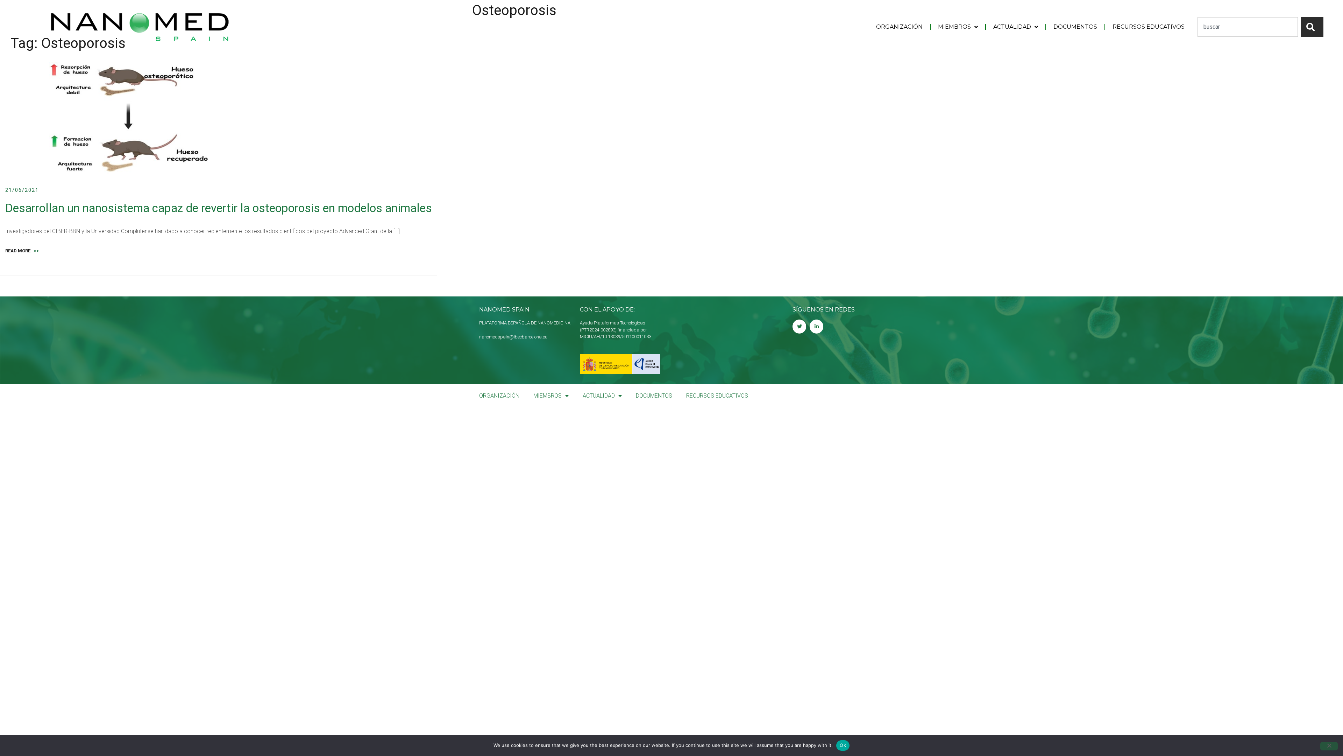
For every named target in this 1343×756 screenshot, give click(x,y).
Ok (843, 745)
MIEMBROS (954, 26)
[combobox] (1248, 27)
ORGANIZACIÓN (899, 26)
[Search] (1312, 27)
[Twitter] (799, 326)
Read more (22, 250)
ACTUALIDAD (1012, 26)
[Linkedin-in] (816, 326)
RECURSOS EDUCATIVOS (1149, 26)
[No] (1329, 746)
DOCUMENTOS (1075, 26)
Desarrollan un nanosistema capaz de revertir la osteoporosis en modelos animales (218, 208)
